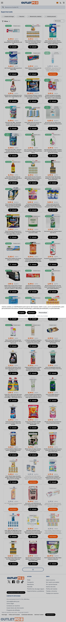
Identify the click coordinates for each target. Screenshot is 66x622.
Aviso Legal (32, 316)
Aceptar (21, 312)
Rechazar (31, 312)
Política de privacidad (42, 316)
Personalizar (43, 312)
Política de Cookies (23, 316)
